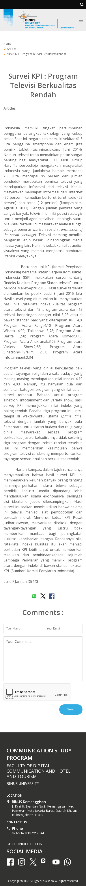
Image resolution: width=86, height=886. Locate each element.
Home (7, 44)
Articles (10, 108)
